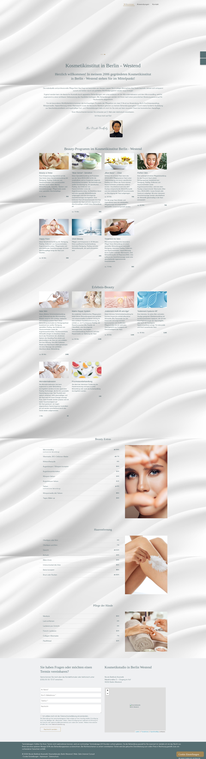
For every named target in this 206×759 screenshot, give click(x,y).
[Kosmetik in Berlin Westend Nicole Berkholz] (50, 12)
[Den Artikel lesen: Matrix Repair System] (86, 307)
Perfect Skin (142, 173)
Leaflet (137, 731)
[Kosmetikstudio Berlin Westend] (135, 710)
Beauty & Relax (45, 173)
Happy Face (44, 239)
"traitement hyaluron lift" (147, 311)
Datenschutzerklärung (58, 724)
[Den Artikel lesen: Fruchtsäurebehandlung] (86, 377)
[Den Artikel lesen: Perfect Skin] (152, 169)
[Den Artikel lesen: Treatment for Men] (119, 235)
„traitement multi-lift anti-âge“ (117, 311)
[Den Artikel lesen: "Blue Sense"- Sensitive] (86, 169)
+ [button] (107, 690)
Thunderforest (145, 731)
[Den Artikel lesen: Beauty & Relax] (54, 169)
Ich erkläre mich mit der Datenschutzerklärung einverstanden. (65, 716)
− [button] (107, 693)
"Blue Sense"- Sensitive (82, 173)
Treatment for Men (112, 239)
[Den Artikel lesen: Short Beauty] (86, 235)
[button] (101, 54)
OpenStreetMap (154, 731)
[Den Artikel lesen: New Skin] (54, 307)
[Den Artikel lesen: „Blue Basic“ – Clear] (119, 169)
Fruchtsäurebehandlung (82, 381)
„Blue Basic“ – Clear (113, 173)
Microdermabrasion (47, 381)
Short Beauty (77, 239)
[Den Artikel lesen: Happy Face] (54, 235)
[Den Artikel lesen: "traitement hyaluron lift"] (152, 307)
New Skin (43, 311)
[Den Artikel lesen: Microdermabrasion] (54, 377)
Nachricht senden (50, 729)
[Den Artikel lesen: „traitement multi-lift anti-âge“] (119, 307)
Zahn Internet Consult (86, 754)
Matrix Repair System (81, 311)
